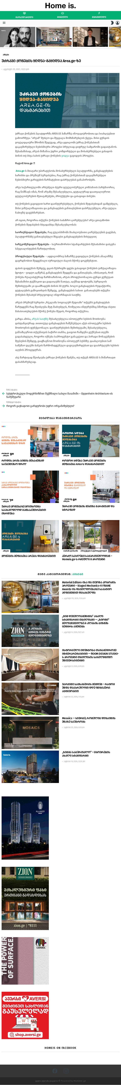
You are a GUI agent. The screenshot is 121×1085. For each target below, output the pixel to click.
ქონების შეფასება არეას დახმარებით (29, 556)
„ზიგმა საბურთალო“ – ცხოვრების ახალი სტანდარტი (86, 753)
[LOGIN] (117, 23)
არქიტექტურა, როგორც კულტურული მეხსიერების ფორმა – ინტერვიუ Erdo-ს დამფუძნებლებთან (17, 41)
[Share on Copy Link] (4, 89)
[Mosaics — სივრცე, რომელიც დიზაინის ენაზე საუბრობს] (30, 733)
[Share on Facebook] (4, 78)
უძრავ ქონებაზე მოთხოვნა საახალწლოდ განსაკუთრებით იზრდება (24, 510)
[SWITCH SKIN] (112, 23)
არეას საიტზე (40, 318)
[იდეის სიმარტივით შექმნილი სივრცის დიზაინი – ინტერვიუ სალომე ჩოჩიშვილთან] (90, 37)
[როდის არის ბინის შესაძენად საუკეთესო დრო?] (30, 441)
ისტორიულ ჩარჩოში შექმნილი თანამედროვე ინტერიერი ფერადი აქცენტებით (52, 41)
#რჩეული (62, 17)
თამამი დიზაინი (70, 551)
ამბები (6, 455)
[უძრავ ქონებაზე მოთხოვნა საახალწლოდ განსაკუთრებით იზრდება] (30, 487)
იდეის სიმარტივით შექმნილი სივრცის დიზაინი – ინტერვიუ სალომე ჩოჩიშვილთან (89, 41)
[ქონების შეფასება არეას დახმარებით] (30, 536)
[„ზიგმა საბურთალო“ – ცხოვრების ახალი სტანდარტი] (30, 767)
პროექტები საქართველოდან (94, 551)
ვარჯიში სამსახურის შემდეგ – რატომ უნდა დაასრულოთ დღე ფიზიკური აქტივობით (88, 687)
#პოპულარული (24, 17)
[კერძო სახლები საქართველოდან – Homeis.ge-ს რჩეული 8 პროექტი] (90, 536)
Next (119, 37)
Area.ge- (20, 170)
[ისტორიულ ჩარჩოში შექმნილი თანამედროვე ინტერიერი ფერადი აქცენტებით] (54, 37)
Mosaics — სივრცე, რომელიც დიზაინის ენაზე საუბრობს (88, 719)
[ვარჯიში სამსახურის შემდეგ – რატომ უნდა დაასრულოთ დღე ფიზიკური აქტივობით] (30, 699)
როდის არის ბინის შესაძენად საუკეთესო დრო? (23, 462)
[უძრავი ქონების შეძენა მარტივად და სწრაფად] (90, 487)
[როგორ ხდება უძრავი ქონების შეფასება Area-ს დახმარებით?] (90, 441)
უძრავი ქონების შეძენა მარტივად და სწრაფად (88, 508)
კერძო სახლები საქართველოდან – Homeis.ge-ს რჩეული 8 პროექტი (87, 557)
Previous (1, 37)
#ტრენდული (99, 17)
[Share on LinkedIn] (4, 83)
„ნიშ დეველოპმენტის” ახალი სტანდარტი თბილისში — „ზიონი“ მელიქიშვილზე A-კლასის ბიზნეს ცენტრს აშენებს (85, 621)
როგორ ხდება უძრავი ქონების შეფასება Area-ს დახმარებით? (84, 462)
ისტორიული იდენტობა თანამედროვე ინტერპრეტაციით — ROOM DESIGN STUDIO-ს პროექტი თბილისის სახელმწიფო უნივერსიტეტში (90, 655)
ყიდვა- (65, 155)
